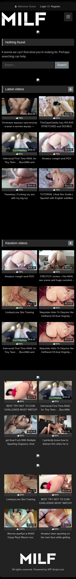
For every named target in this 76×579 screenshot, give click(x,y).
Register (55, 6)
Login (43, 6)
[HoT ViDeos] (31, 19)
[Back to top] (65, 568)
